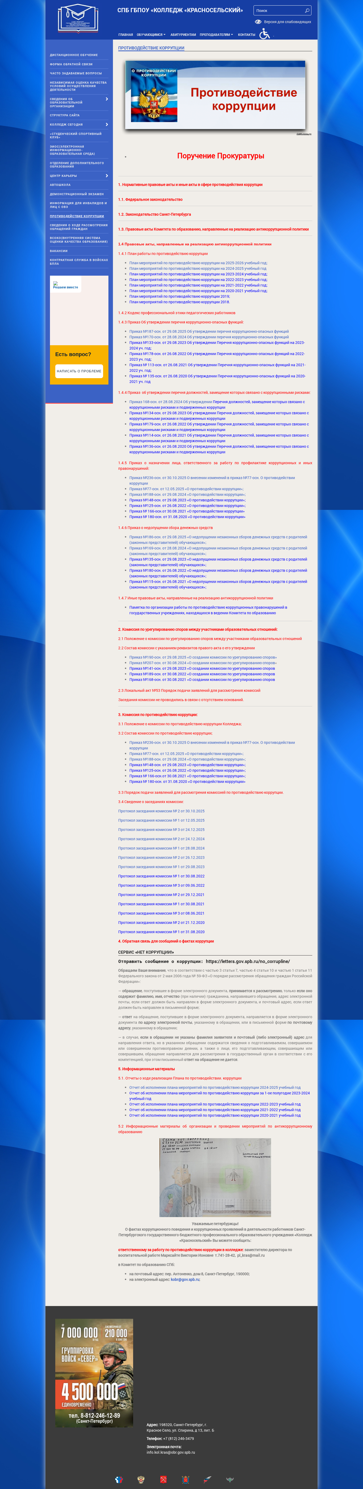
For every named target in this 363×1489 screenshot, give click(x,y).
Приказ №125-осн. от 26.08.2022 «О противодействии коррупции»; (187, 505)
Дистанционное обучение (74, 55)
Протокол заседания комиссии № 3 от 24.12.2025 (161, 829)
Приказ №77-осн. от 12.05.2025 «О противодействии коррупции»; (186, 488)
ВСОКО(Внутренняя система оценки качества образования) (79, 240)
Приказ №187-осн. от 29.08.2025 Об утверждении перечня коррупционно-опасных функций (209, 331)
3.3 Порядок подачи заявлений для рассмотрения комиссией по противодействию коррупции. (201, 792)
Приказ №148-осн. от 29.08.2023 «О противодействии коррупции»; (187, 499)
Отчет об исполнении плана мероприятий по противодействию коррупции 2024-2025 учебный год (215, 1087)
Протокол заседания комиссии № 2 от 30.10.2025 (161, 810)
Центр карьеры (63, 176)
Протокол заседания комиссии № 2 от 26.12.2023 (161, 857)
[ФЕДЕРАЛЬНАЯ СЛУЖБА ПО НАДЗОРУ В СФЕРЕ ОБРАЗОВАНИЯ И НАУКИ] (237, 1480)
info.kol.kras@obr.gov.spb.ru (171, 1452)
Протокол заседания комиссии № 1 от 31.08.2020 (161, 931)
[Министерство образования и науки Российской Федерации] (148, 1480)
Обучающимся (152, 36)
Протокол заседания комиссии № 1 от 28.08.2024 (161, 848)
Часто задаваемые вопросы (76, 73)
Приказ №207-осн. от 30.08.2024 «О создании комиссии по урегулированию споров (202, 662)
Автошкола (60, 185)
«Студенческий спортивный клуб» (76, 135)
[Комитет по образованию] (193, 1480)
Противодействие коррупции (77, 216)
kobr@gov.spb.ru (185, 1279)
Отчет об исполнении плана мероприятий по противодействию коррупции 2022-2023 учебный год (215, 1104)
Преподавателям (217, 36)
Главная (126, 34)
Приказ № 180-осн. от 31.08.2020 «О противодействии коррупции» (187, 516)
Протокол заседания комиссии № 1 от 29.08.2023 (161, 866)
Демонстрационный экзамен (77, 194)
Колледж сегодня (66, 124)
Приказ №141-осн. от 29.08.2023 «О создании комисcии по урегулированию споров (202, 668)
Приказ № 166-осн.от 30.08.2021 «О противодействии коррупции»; (187, 775)
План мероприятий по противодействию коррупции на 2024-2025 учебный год (198, 268)
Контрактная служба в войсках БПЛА (79, 262)
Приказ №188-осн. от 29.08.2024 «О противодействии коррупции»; (187, 494)
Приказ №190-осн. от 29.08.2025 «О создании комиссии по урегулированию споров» (203, 657)
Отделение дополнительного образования (77, 165)
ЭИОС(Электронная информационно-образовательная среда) (72, 150)
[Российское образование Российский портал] (215, 1480)
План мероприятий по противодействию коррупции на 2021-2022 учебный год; (198, 285)
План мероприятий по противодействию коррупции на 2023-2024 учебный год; (198, 273)
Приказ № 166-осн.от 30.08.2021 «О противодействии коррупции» (187, 511)
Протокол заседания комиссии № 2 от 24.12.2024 (161, 838)
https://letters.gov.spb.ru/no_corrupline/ (248, 961)
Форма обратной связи (71, 64)
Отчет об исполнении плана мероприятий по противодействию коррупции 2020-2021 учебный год (215, 1115)
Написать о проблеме (79, 371)
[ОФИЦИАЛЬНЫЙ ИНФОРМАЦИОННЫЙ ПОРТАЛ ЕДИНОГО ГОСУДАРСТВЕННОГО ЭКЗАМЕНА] (126, 1480)
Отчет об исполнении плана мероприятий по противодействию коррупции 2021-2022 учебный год (215, 1109)
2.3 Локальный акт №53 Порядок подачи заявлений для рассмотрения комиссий (189, 690)
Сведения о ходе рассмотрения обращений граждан (79, 227)
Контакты (246, 34)
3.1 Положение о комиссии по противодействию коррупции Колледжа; (180, 723)
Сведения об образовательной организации (66, 102)
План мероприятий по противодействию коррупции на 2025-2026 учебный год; (198, 262)
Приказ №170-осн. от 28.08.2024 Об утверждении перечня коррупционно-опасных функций (209, 336)
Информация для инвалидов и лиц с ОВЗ (78, 205)
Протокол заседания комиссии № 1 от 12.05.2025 (161, 820)
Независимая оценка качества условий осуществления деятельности (78, 86)
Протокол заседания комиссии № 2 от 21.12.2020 (161, 922)
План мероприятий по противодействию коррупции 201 (178, 296)
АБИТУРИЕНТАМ (183, 34)
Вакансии (59, 251)
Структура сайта (65, 115)
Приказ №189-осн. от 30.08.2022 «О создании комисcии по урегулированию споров (202, 673)
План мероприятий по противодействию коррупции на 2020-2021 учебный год (198, 290)
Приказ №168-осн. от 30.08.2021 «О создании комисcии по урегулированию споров (202, 679)
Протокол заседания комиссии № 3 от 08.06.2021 (162, 913)
